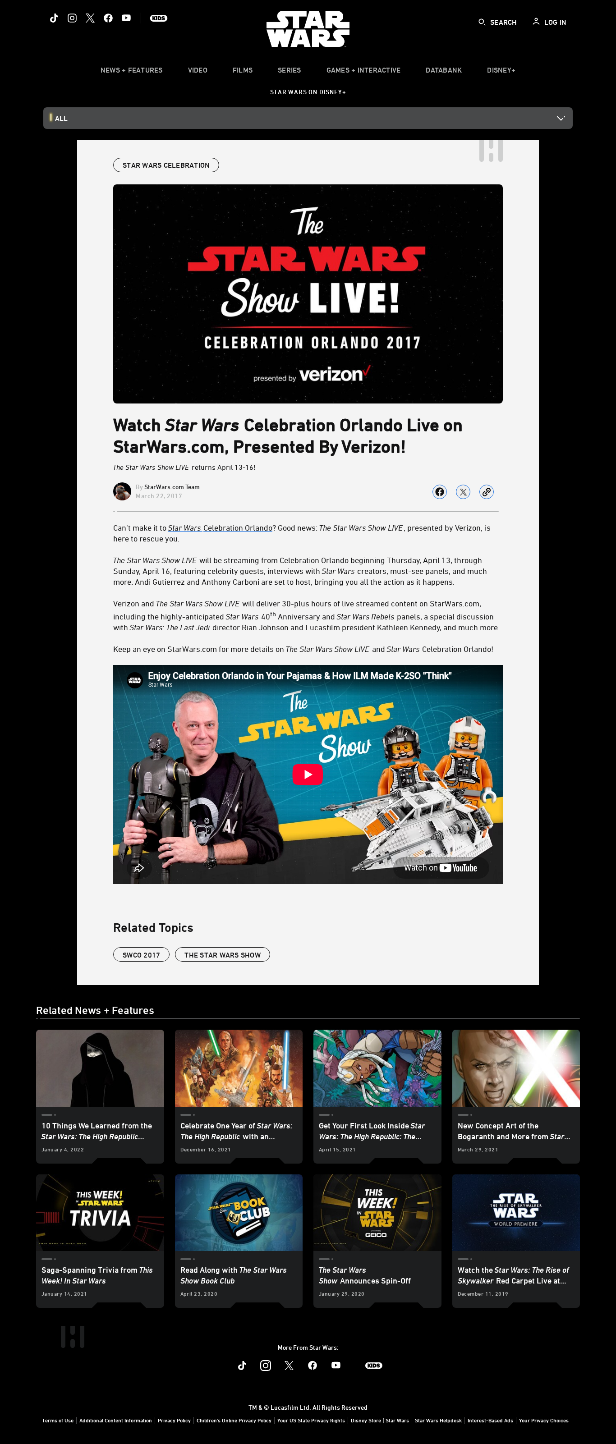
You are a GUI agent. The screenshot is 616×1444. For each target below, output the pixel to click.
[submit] (482, 22)
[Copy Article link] (486, 492)
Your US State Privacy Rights (311, 1420)
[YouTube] (126, 18)
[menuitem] (197, 72)
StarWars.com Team (172, 487)
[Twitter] (90, 18)
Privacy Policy (174, 1420)
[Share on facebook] (439, 492)
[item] (131, 72)
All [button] (61, 118)
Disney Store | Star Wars (380, 1420)
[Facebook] (108, 18)
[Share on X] (463, 492)
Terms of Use (58, 1420)
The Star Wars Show (222, 955)
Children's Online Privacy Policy (234, 1420)
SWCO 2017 (141, 955)
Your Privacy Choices (544, 1420)
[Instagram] (72, 18)
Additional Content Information (115, 1420)
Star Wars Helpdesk (438, 1420)
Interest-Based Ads (490, 1420)
